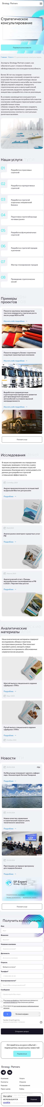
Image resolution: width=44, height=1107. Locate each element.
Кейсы (21, 1089)
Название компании (8, 944)
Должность (5, 953)
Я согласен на (21, 1007)
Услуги (11, 57)
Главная (4, 57)
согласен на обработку (12, 1000)
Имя (2, 926)
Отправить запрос (22, 1031)
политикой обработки (10, 1002)
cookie (6, 1102)
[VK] (9, 1072)
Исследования (24, 1085)
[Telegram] (3, 1072)
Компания (4, 1078)
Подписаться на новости (22, 48)
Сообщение (5, 990)
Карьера (4, 1085)
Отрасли (22, 1082)
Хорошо (34, 1099)
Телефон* (4, 971)
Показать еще (22, 439)
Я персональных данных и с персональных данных (20, 1001)
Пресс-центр (5, 1089)
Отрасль (4, 962)
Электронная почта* (8, 981)
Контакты (4, 1082)
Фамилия (4, 935)
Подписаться (22, 1054)
